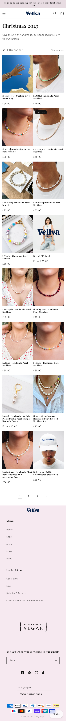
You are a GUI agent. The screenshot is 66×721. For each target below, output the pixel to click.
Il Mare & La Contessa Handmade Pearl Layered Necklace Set (45, 418)
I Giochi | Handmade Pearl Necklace (46, 364)
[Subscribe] (55, 660)
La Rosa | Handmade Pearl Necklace (15, 364)
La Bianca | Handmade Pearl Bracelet (16, 203)
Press (9, 551)
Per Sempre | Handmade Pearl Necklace (48, 150)
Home (9, 529)
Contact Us (12, 578)
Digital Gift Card (41, 256)
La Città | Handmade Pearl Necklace (46, 97)
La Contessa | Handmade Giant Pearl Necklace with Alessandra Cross (17, 474)
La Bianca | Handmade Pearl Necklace (47, 203)
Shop (9, 536)
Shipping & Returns (16, 593)
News (9, 558)
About (9, 544)
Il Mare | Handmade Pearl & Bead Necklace (16, 150)
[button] (4, 13)
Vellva (29, 717)
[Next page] (46, 496)
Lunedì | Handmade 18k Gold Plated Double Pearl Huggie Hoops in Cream (16, 418)
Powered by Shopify (38, 717)
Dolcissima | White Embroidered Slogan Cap (45, 473)
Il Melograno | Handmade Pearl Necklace (45, 310)
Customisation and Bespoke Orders (24, 600)
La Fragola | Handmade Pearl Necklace (16, 310)
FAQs (8, 585)
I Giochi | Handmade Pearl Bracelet (15, 257)
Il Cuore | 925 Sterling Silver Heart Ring (16, 97)
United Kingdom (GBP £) (31, 693)
